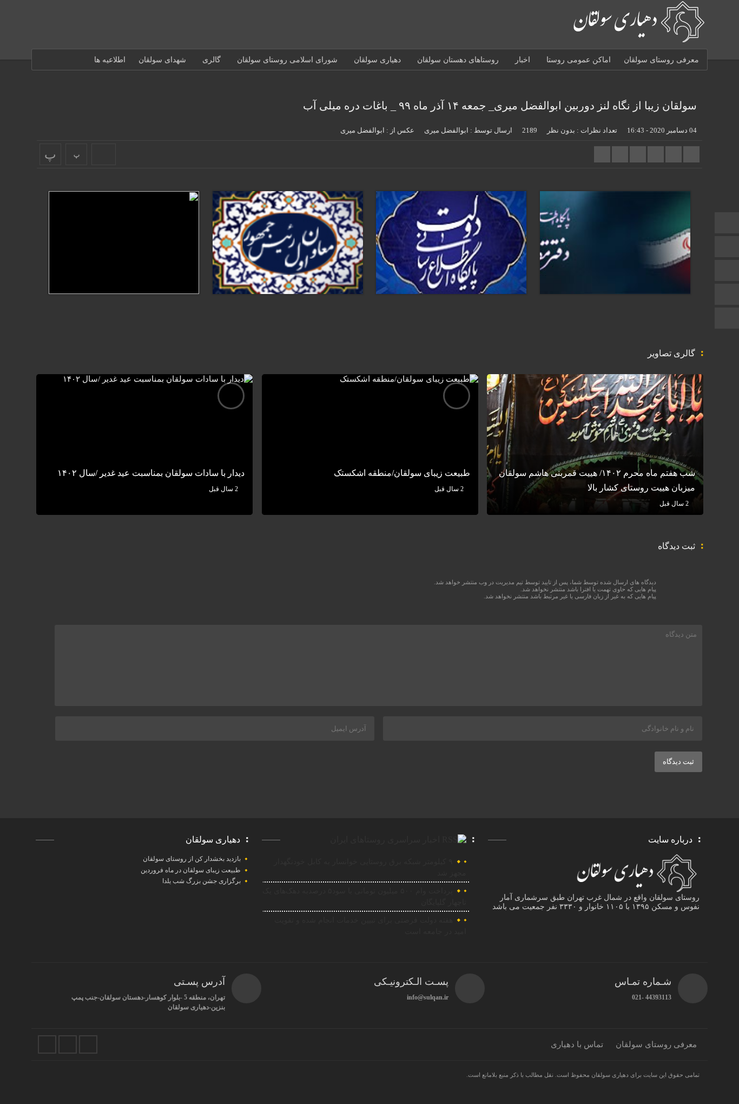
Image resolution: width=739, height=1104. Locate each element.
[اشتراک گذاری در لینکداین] (638, 154)
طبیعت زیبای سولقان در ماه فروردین (191, 870)
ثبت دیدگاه (678, 761)
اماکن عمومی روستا (578, 60)
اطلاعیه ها (110, 60)
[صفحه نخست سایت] (727, 223)
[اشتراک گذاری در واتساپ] (602, 154)
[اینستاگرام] (727, 295)
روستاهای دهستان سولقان (458, 60)
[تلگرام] (727, 247)
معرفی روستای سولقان (661, 60)
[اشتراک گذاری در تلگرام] (620, 154)
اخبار (522, 60)
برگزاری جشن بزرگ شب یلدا (201, 881)
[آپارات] (727, 271)
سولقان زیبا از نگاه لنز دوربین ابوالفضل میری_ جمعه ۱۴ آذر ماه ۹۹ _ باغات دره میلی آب (500, 106)
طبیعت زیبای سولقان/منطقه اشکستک (402, 473)
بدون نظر (561, 130)
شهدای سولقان (162, 60)
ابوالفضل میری (446, 130)
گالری (211, 60)
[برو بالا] (728, 318)
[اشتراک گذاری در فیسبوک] (691, 154)
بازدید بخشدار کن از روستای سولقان (192, 859)
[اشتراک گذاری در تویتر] (673, 154)
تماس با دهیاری (577, 1044)
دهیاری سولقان (377, 60)
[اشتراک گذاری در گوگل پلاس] (656, 154)
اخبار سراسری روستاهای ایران (385, 839)
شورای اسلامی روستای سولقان (287, 60)
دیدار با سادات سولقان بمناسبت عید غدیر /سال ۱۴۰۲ (151, 473)
